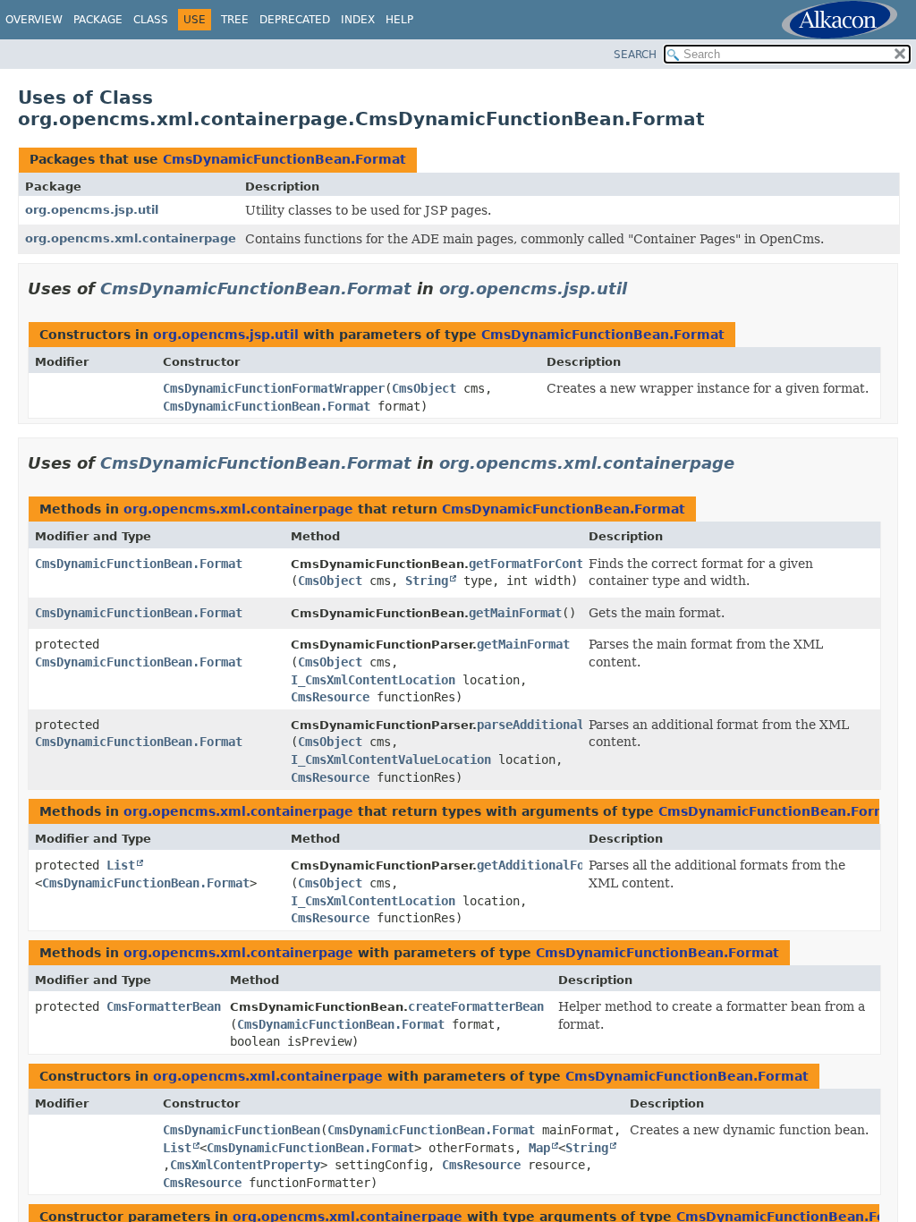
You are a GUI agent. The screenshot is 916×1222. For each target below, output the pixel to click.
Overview (34, 19)
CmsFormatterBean (163, 1006)
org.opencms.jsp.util (91, 209)
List (120, 865)
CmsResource (330, 697)
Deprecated (294, 19)
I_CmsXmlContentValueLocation (391, 759)
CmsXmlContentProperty (245, 1165)
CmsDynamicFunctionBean (241, 1130)
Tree (235, 19)
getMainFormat (515, 613)
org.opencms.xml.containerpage (130, 238)
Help (399, 19)
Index (358, 19)
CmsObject (424, 388)
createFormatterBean (476, 1006)
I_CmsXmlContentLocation (373, 680)
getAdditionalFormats (548, 865)
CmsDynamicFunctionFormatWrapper (274, 388)
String (426, 580)
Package (98, 19)
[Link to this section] (639, 288)
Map (539, 1148)
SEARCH (635, 54)
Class (150, 19)
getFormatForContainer (544, 563)
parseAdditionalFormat (552, 724)
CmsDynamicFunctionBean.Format (284, 159)
